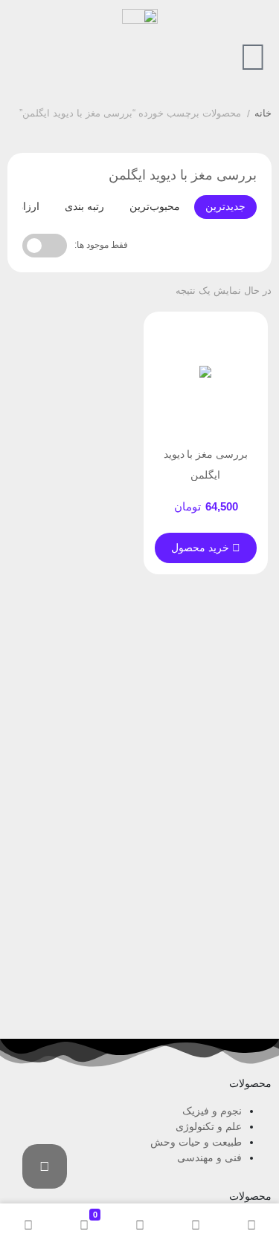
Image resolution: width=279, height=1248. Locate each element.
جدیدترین (225, 206)
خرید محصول (201, 548)
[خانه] (251, 1225)
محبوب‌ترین (154, 206)
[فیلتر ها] (44, 1166)
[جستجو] (195, 1225)
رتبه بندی (84, 206)
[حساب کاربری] (28, 1225)
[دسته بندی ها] (139, 1225)
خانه (263, 113)
